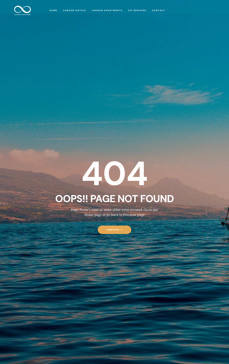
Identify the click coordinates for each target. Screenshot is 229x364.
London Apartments (107, 10)
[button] (114, 230)
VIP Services (137, 10)
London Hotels (74, 10)
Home (53, 10)
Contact (158, 10)
